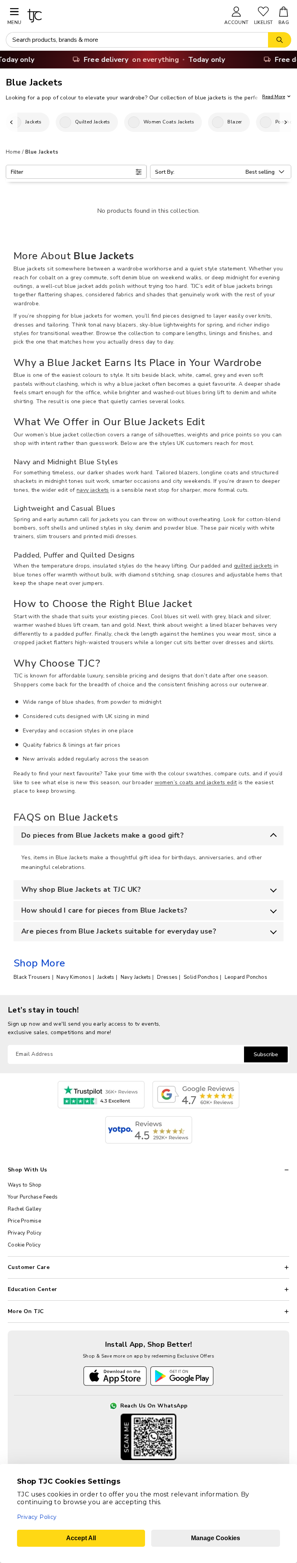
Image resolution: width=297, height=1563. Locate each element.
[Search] (279, 40)
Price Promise (24, 1221)
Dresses (167, 977)
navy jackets (93, 490)
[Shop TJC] (122, 15)
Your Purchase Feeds (33, 1197)
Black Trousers (32, 977)
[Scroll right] (285, 122)
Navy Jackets (136, 977)
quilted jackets (253, 565)
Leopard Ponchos (246, 977)
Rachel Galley (24, 1209)
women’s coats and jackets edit (196, 782)
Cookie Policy (24, 1245)
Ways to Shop (25, 1185)
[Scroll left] (11, 122)
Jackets (105, 977)
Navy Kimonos (73, 977)
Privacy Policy (25, 1233)
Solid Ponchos (201, 977)
